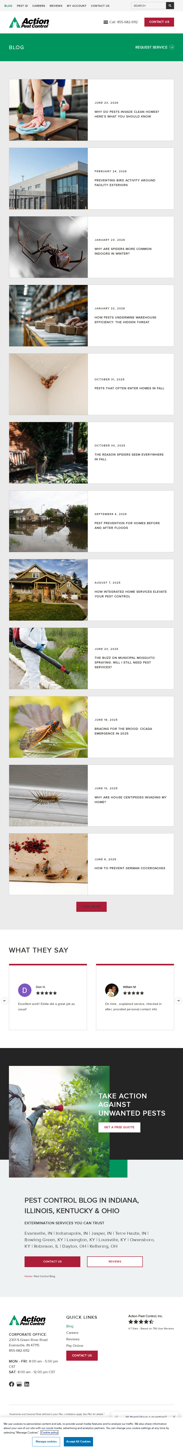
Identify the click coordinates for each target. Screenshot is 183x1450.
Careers (38, 6)
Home (28, 1276)
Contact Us (100, 6)
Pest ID (22, 6)
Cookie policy (49, 1432)
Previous (4, 1000)
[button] (105, 22)
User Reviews (163, 1328)
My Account (77, 6)
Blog (8, 6)
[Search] (170, 5)
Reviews (56, 6)
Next (178, 1000)
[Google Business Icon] (19, 1384)
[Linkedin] (26, 1384)
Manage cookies (46, 1441)
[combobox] (148, 5)
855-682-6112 (127, 22)
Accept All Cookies (78, 1441)
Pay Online (74, 1345)
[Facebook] (11, 1384)
